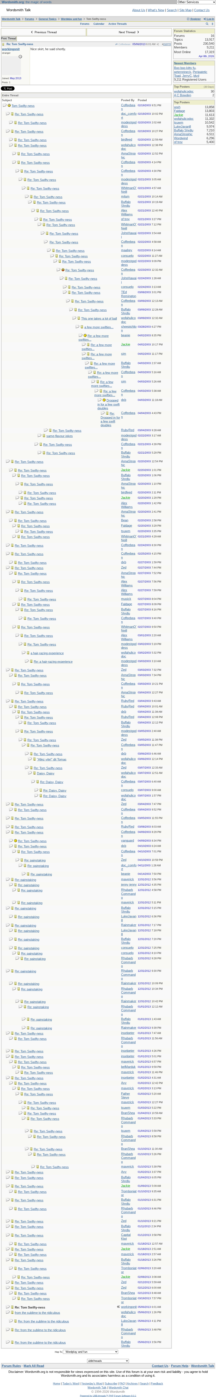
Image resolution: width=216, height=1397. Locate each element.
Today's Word (70, 1383)
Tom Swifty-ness (23, 106)
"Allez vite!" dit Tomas (51, 759)
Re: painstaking (35, 860)
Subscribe (111, 1383)
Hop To (58, 1352)
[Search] (207, 24)
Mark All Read (34, 1366)
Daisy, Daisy (45, 773)
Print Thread (8, 38)
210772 (167, 44)
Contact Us (202, 10)
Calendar (98, 23)
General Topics (48, 19)
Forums (29, 19)
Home (56, 1383)
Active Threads (117, 23)
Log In (210, 19)
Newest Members (185, 63)
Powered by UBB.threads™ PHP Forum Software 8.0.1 (108, 1395)
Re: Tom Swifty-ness (20, 44)
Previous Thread (45, 32)
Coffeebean (124, 44)
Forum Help (179, 1366)
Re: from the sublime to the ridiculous (43, 1321)
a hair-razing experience (47, 653)
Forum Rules (11, 1366)
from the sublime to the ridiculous (37, 1312)
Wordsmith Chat (118, 1387)
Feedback (157, 1383)
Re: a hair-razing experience (53, 661)
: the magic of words (27, 2)
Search (172, 10)
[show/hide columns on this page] (212, 24)
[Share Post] (157, 44)
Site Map (185, 10)
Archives (132, 1383)
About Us (138, 10)
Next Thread (127, 32)
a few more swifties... (98, 327)
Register (195, 19)
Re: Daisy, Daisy (51, 782)
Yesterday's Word (92, 1383)
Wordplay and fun (71, 19)
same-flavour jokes (59, 436)
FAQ (122, 1383)
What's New (156, 10)
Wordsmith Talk (11, 19)
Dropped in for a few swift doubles (108, 404)
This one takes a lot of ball (99, 318)
